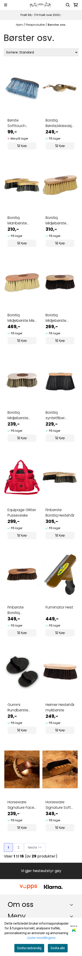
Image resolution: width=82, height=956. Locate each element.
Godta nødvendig (29, 948)
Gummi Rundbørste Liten (18, 707)
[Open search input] (68, 5)
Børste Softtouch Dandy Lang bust (18, 123)
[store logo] (41, 5)
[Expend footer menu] (72, 916)
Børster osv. (57, 25)
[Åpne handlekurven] (76, 5)
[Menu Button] (5, 4)
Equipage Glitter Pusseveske (22, 512)
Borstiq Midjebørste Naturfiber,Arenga (60, 317)
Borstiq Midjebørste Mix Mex (21, 317)
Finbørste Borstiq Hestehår (60, 512)
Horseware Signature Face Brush (21, 804)
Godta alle (58, 948)
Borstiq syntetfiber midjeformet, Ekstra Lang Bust (60, 415)
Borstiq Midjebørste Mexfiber (56, 220)
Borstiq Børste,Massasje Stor (60, 123)
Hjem (20, 25)
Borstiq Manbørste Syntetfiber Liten (22, 220)
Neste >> (35, 847)
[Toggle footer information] (72, 905)
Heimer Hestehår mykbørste (60, 707)
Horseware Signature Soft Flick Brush (58, 804)
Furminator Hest (59, 607)
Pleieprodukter (36, 25)
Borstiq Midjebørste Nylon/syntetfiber (22, 415)
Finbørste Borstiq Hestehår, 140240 (16, 610)
